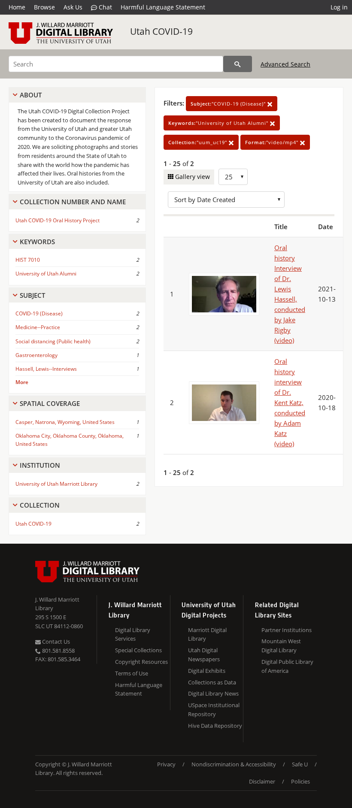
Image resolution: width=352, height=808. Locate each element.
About (31, 95)
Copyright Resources (141, 662)
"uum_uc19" (198, 142)
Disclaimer (262, 781)
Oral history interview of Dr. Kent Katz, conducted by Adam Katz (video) (289, 402)
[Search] (237, 64)
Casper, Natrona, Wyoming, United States (65, 422)
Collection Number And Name (73, 201)
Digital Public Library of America (287, 666)
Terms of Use (131, 673)
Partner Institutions (286, 630)
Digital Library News (213, 693)
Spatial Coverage (50, 403)
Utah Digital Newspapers (204, 654)
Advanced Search (285, 64)
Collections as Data (212, 682)
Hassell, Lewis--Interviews (46, 368)
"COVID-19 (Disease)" (229, 103)
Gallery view (191, 176)
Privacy (166, 764)
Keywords (37, 241)
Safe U (300, 764)
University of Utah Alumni (45, 273)
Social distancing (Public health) (53, 341)
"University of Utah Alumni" (219, 123)
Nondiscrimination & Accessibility (233, 764)
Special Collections (138, 650)
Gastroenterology (36, 355)
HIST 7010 (27, 259)
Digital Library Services (132, 634)
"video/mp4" (272, 142)
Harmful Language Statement (163, 7)
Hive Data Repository (215, 725)
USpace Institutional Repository (214, 709)
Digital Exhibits (206, 671)
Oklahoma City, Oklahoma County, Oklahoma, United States (69, 440)
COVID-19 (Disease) (39, 313)
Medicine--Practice (37, 327)
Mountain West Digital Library (281, 645)
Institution (40, 465)
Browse (44, 7)
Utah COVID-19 (161, 31)
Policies (300, 781)
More (21, 382)
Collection (40, 505)
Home (17, 7)
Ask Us (73, 7)
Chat (104, 7)
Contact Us (55, 641)
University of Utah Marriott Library (56, 483)
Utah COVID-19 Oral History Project (57, 220)
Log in (339, 7)
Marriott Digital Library (207, 634)
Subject (32, 295)
